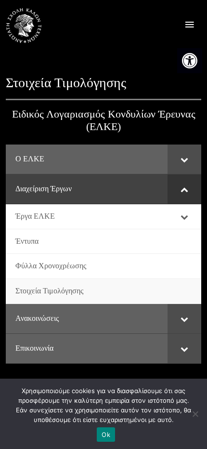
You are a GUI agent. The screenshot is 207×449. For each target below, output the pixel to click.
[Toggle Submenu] (184, 159)
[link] (189, 60)
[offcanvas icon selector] (189, 26)
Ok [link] (106, 434)
